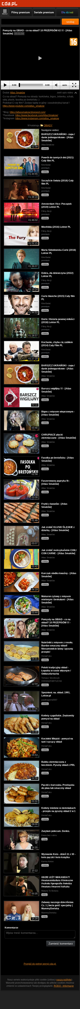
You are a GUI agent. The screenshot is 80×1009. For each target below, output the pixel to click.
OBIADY (48, 125)
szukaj (70, 21)
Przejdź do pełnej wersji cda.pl (40, 963)
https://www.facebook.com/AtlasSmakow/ (36, 115)
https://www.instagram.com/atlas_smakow (37, 118)
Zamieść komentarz (61, 943)
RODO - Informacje (64, 986)
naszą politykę (63, 979)
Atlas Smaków (17, 92)
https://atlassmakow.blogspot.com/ (27, 112)
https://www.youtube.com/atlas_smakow (23, 106)
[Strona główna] (9, 3)
